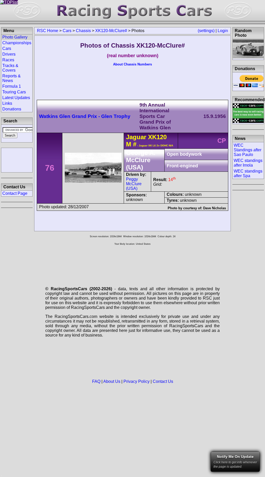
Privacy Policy (136, 381)
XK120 (157, 136)
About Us (111, 381)
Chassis (83, 30)
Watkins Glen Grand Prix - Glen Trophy (84, 116)
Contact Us (163, 381)
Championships (16, 43)
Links (7, 103)
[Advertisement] (16, 159)
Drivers (9, 54)
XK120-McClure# (111, 30)
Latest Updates (16, 97)
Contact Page (14, 193)
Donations (11, 109)
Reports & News (11, 78)
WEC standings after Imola (248, 162)
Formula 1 (11, 86)
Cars (67, 30)
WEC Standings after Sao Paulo (247, 150)
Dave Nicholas (214, 208)
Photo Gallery (14, 37)
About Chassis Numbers (132, 64)
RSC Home (47, 30)
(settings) (206, 30)
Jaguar (136, 136)
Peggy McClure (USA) (134, 184)
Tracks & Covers (10, 67)
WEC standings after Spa (248, 173)
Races (8, 60)
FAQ (96, 381)
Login (223, 30)
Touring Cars (14, 92)
